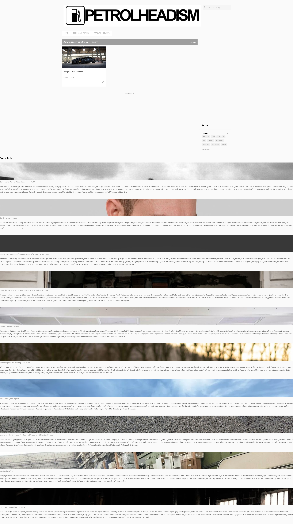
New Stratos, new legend (9, 399)
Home (66, 33)
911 (204, 140)
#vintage (206, 136)
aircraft (206, 144)
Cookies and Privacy (81, 33)
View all (193, 42)
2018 (213, 136)
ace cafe (210, 140)
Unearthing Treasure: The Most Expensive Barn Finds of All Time (24, 290)
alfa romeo (215, 144)
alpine (224, 144)
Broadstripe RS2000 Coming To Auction (15, 363)
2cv (218, 136)
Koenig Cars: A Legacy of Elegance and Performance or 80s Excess (24, 254)
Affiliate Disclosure (102, 33)
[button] (102, 82)
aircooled (219, 140)
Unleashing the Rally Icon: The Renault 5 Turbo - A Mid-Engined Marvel (26, 435)
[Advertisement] (215, 83)
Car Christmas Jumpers (8, 218)
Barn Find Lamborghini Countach (12, 507)
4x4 (223, 136)
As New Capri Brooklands (9, 326)
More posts (129, 93)
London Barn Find (6, 471)
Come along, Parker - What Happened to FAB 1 (17, 182)
